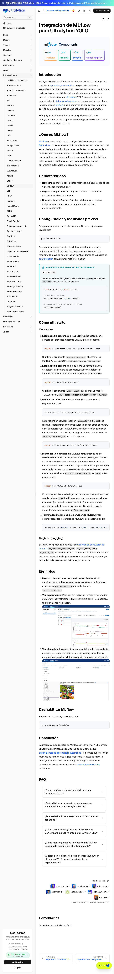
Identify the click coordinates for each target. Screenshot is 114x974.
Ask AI (102, 965)
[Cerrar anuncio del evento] (3, 3)
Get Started (17, 962)
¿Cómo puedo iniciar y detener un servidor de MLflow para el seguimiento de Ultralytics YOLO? (71, 831)
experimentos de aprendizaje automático (60, 752)
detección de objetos (66, 101)
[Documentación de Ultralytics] (17, 10)
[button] (17, 34)
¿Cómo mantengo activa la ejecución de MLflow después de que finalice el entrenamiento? (71, 844)
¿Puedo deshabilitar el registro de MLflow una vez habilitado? (71, 818)
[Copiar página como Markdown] (103, 19)
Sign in (18, 968)
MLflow (59, 105)
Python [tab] (46, 272)
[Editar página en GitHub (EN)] (108, 19)
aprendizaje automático (62, 85)
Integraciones (63, 11)
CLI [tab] (53, 272)
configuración (46, 259)
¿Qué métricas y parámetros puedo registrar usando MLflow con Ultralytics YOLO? (68, 805)
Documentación (53, 11)
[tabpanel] (74, 294)
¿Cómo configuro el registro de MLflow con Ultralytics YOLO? (68, 792)
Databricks (44, 145)
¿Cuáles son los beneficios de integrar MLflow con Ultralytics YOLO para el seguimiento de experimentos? (72, 859)
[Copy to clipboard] (106, 238)
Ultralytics (71, 97)
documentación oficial (88, 764)
